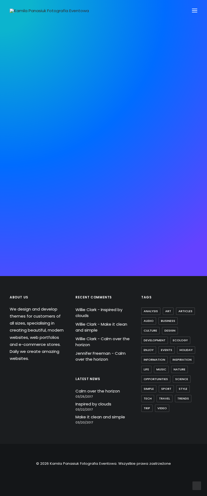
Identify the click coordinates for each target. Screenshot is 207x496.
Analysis (151, 311)
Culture (150, 330)
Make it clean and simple (100, 417)
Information (154, 359)
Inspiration (182, 359)
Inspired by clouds (93, 404)
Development (154, 340)
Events (166, 350)
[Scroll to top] (196, 485)
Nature (179, 369)
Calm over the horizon (100, 356)
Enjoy (149, 350)
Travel (164, 398)
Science (181, 379)
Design (169, 330)
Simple (149, 389)
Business (168, 321)
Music (161, 369)
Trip (147, 408)
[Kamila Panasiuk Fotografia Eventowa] (49, 11)
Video (162, 408)
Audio (149, 321)
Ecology (180, 340)
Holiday (186, 350)
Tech (148, 398)
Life (146, 369)
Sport (166, 389)
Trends (183, 398)
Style (183, 389)
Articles (185, 311)
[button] (194, 10)
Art (168, 311)
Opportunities (156, 379)
